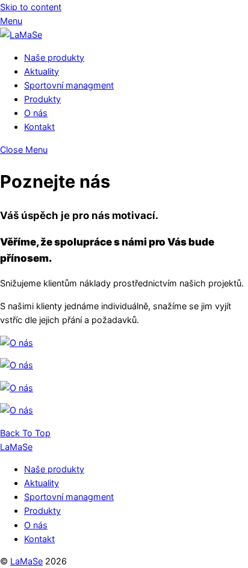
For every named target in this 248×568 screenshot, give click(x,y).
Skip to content (30, 7)
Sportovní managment (69, 85)
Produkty (42, 99)
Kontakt (39, 127)
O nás (36, 113)
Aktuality (41, 71)
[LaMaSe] (21, 34)
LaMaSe (26, 561)
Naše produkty (54, 57)
